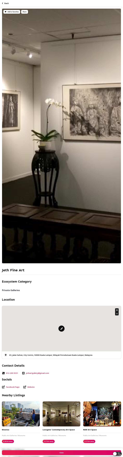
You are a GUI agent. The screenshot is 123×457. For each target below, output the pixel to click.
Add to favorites (13, 12)
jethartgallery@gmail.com (37, 373)
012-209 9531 (12, 373)
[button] (117, 454)
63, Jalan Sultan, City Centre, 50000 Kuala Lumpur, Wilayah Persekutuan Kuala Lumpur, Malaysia (50, 355)
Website (31, 387)
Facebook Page (12, 387)
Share (25, 12)
